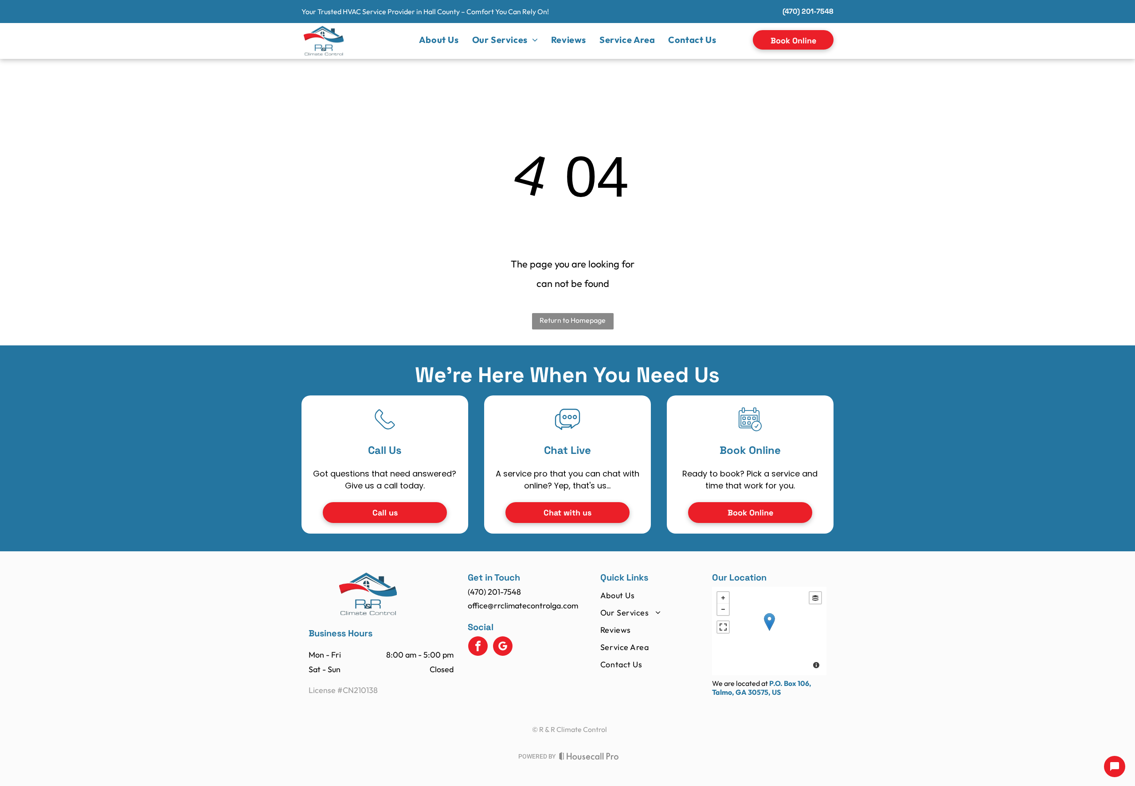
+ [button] (723, 598)
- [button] (723, 609)
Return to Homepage (573, 320)
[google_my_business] (503, 647)
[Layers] (815, 598)
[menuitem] (439, 40)
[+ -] (769, 631)
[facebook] (478, 647)
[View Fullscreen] (723, 627)
